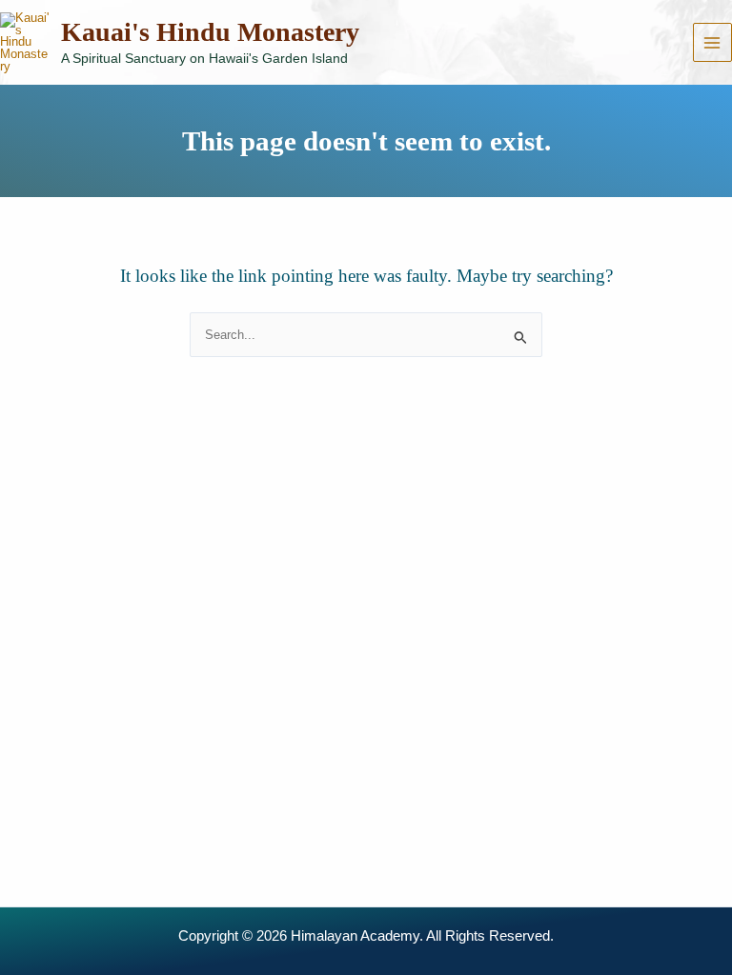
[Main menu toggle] (712, 42)
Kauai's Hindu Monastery (210, 32)
